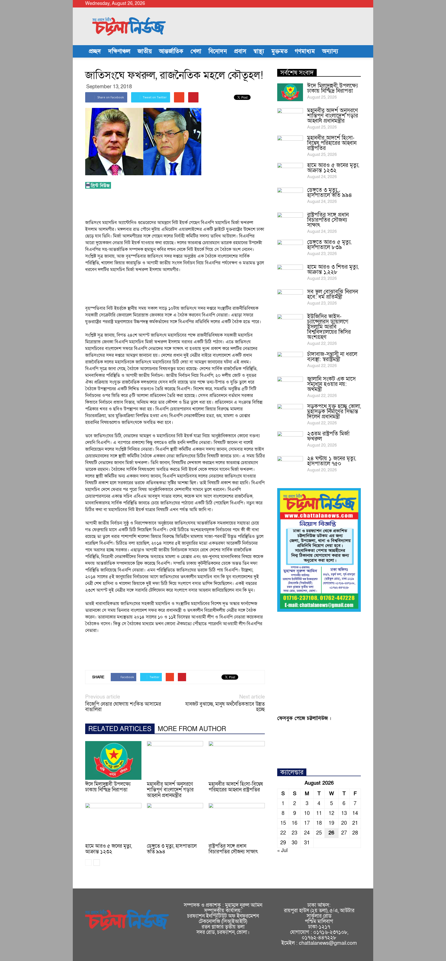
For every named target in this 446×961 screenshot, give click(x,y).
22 (283, 833)
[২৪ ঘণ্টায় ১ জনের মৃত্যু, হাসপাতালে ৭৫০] (290, 465)
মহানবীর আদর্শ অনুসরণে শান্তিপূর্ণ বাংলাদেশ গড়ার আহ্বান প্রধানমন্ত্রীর (170, 790)
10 (307, 813)
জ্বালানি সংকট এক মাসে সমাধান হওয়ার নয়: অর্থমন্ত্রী (331, 384)
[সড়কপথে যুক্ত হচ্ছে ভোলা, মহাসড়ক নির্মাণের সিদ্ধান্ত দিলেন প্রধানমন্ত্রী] (290, 413)
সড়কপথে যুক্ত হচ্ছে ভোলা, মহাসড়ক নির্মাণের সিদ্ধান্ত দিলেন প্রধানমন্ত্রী (334, 411)
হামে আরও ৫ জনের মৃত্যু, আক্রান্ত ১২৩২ (108, 849)
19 (331, 823)
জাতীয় (145, 51)
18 (319, 823)
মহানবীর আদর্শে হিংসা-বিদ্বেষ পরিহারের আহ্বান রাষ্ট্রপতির (236, 787)
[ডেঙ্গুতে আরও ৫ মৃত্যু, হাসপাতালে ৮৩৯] (290, 249)
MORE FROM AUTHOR (192, 729)
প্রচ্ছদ (95, 51)
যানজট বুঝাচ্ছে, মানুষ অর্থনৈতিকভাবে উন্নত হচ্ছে (225, 707)
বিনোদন (218, 51)
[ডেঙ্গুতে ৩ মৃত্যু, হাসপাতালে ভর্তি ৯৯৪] (175, 822)
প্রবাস (240, 51)
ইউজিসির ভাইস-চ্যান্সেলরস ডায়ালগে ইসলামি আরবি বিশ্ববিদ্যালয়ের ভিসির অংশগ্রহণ (329, 327)
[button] (354, 51)
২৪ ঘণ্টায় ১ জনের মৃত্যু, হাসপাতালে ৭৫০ (331, 461)
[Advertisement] (179, 205)
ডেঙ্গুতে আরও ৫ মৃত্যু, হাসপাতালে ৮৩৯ (329, 245)
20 (344, 823)
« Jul (282, 850)
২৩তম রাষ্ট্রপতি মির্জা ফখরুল (328, 436)
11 (319, 813)
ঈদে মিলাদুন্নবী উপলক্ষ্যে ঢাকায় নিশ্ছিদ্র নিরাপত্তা (108, 787)
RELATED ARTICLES (120, 729)
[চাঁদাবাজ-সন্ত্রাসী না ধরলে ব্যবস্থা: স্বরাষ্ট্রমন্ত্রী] (290, 361)
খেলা (195, 51)
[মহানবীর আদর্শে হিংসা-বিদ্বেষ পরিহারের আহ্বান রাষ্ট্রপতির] (237, 760)
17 (307, 823)
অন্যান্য (330, 51)
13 (344, 813)
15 (283, 823)
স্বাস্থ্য (258, 51)
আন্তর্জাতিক (171, 51)
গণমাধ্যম (305, 51)
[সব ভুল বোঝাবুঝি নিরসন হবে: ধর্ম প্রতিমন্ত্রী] (290, 298)
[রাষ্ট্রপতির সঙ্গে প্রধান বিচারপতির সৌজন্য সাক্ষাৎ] (237, 822)
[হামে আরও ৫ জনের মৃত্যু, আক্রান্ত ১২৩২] (113, 822)
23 (294, 833)
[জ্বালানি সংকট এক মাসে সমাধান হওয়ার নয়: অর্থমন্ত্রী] (290, 386)
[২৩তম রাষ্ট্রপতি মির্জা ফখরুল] (290, 440)
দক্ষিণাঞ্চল (119, 51)
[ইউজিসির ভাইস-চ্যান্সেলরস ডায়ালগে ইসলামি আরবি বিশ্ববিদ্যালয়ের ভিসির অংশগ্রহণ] (290, 323)
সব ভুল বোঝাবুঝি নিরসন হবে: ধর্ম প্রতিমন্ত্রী (332, 294)
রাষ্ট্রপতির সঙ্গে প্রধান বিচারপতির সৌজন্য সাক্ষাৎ (233, 849)
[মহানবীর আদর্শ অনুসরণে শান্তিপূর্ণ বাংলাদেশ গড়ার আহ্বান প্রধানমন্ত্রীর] (175, 760)
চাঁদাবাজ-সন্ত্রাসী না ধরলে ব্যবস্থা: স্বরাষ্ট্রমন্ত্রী (332, 357)
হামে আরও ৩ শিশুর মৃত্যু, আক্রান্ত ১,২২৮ (333, 269)
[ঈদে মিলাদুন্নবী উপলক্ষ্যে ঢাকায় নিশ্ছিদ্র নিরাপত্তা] (113, 760)
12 (331, 813)
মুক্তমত (279, 51)
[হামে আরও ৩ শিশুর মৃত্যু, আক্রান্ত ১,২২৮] (290, 274)
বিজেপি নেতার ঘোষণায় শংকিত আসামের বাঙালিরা (123, 707)
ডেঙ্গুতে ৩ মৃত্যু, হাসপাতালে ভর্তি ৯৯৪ (172, 849)
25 (319, 833)
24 (307, 833)
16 (294, 823)
